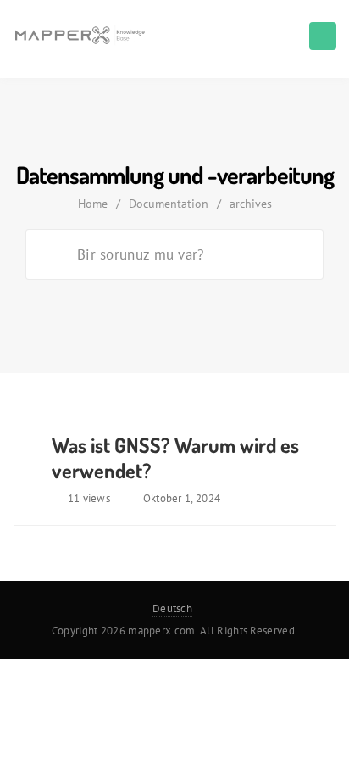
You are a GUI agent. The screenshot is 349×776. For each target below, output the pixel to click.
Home (93, 203)
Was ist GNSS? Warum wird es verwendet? (175, 457)
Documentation (168, 203)
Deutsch (172, 608)
